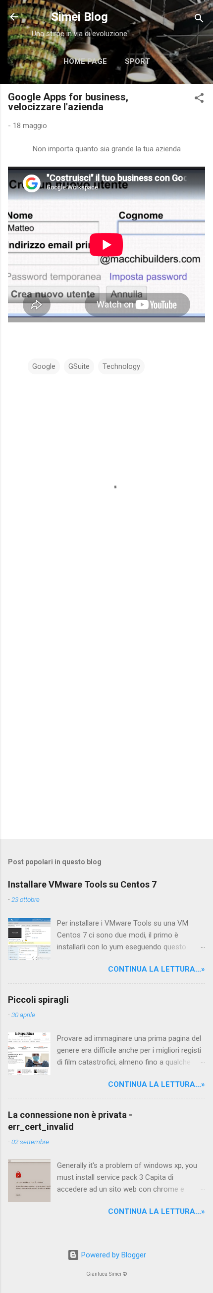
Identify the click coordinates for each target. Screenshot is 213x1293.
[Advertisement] (106, 717)
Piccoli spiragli (38, 999)
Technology (121, 366)
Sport (137, 61)
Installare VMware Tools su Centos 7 (82, 884)
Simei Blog (79, 17)
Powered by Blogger (112, 1254)
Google (43, 366)
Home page (85, 61)
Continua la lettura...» (156, 969)
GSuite (79, 366)
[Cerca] (199, 20)
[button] (199, 99)
